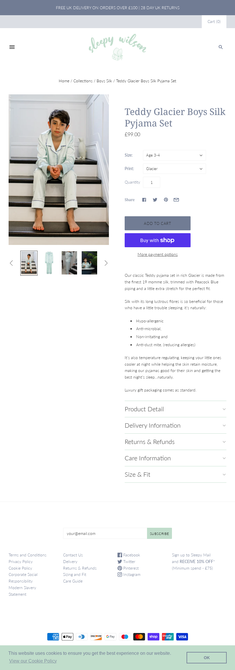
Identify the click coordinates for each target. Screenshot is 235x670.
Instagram (131, 574)
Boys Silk (104, 80)
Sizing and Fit (74, 574)
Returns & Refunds (80, 568)
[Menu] (12, 47)
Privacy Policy (21, 561)
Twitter (128, 561)
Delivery (70, 561)
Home (64, 80)
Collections (83, 80)
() (214, 21)
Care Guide (73, 581)
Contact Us (73, 554)
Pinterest (130, 568)
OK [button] (207, 657)
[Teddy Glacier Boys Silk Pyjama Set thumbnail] (29, 263)
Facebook (131, 554)
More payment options (158, 254)
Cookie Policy (20, 568)
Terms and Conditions (27, 554)
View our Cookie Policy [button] (33, 661)
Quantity (132, 182)
